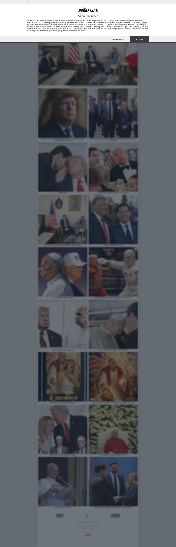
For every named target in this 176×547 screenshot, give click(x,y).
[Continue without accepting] (29, 2)
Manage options (118, 39)
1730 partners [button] (39, 21)
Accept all (139, 39)
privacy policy (57, 31)
